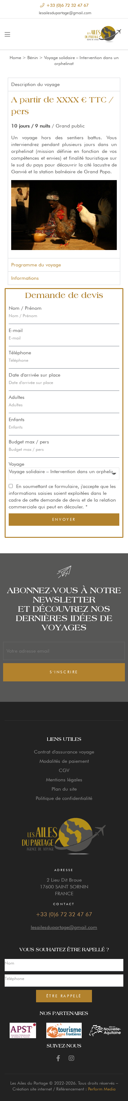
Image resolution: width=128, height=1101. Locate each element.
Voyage (16, 464)
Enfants (17, 419)
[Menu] (7, 34)
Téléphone (20, 353)
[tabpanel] (64, 174)
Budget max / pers (29, 442)
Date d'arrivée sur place (34, 375)
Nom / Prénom (25, 308)
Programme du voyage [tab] (36, 265)
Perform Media (102, 1088)
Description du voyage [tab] (35, 84)
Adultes (17, 397)
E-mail (16, 330)
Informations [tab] (25, 278)
